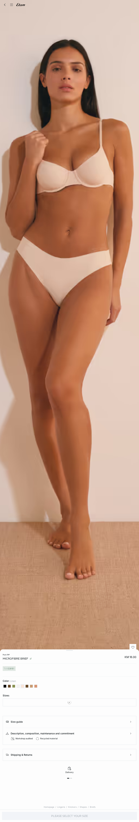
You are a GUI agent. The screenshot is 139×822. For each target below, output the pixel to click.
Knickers (72, 807)
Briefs (92, 807)
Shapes (83, 807)
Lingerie (61, 807)
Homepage (49, 807)
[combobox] (69, 702)
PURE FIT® (6, 655)
